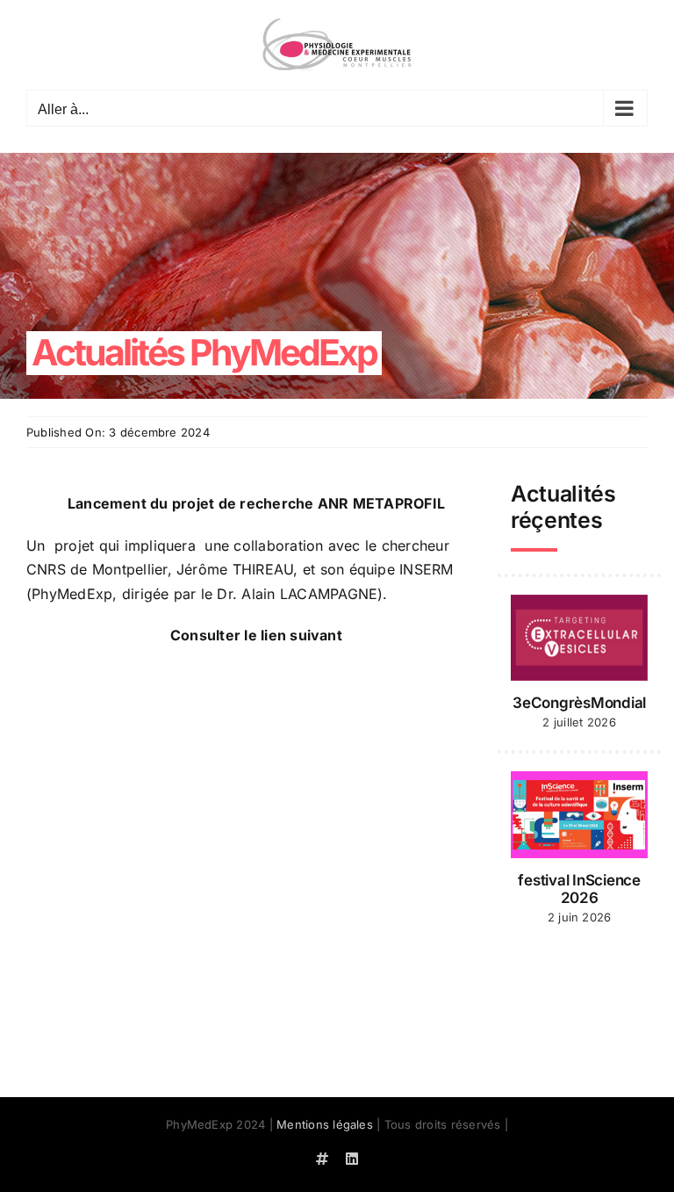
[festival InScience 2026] (579, 814)
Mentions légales (324, 1124)
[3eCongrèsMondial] (579, 638)
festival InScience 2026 (579, 889)
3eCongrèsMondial (579, 703)
